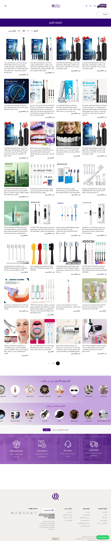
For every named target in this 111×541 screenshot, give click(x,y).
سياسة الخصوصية (84, 517)
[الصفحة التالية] (48, 363)
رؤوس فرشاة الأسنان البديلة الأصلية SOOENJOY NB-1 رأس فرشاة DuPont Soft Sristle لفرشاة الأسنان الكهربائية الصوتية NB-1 (68, 190)
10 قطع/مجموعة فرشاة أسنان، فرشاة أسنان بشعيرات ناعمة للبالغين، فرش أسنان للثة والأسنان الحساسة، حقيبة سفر (93, 306)
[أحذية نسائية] (89, 389)
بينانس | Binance (67, 517)
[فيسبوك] (35, 513)
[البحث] (95, 6)
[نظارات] (74, 389)
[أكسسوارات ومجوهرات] (44, 389)
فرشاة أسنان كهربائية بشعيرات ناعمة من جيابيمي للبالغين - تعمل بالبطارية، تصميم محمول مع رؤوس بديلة (68, 306)
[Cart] (86, 6)
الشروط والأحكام (85, 526)
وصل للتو (104, 517)
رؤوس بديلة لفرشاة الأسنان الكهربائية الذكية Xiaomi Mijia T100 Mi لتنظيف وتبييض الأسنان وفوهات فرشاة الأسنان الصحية (41, 190)
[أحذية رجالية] (89, 414)
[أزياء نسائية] (103, 389)
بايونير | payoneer (67, 515)
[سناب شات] (20, 513)
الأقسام (105, 512)
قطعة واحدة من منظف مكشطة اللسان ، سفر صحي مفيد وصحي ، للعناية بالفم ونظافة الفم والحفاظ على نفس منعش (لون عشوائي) (42, 347)
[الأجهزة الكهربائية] (15, 414)
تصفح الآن (47, 429)
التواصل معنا (103, 520)
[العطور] (15, 389)
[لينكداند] (28, 513)
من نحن (87, 512)
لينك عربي (69, 512)
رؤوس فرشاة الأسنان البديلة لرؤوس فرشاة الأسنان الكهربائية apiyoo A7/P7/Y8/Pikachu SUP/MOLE (41, 268)
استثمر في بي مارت (102, 523)
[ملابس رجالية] (74, 414)
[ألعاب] (30, 414)
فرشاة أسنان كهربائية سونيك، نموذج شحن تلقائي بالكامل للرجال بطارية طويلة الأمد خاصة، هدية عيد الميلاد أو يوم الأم (16, 107)
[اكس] (31, 513)
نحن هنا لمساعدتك (103, 537)
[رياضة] (59, 414)
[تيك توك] (16, 513)
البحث (105, 515)
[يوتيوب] (12, 513)
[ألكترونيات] (44, 414)
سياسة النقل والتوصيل (83, 523)
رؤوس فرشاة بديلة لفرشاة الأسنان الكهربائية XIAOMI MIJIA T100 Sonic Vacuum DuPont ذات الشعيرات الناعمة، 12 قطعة (93, 190)
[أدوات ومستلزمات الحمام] (103, 414)
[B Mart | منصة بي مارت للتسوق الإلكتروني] (56, 6)
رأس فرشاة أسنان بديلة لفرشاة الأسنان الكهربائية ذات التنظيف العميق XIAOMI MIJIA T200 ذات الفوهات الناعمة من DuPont (15, 268)
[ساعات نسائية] (30, 389)
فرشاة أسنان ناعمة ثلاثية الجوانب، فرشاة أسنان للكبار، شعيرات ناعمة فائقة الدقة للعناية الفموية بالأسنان (16, 306)
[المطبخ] (59, 389)
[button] (5, 6)
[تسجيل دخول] (90, 6)
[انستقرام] (24, 513)
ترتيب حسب (11, 31)
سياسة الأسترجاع (85, 520)
